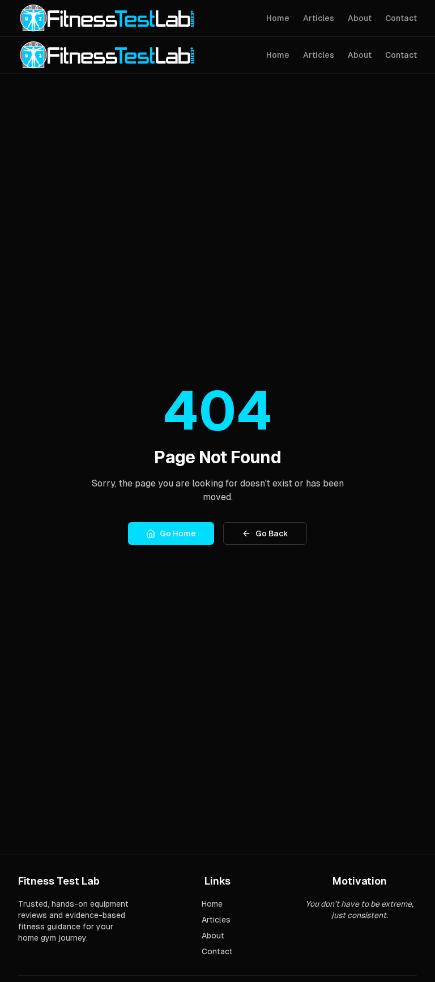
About (360, 18)
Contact (401, 18)
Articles (318, 18)
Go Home (178, 533)
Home (277, 18)
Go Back (271, 533)
